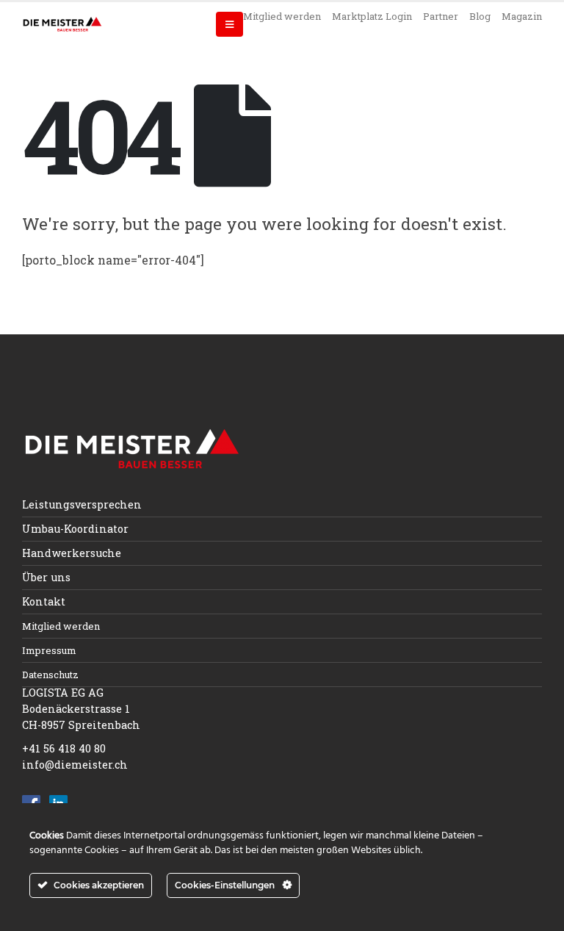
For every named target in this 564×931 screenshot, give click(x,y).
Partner (440, 16)
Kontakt (43, 601)
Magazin (522, 16)
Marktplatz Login (372, 16)
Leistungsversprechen (82, 504)
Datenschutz (50, 674)
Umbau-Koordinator (75, 529)
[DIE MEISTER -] (62, 24)
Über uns (46, 577)
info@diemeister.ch (75, 765)
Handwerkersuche (71, 553)
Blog (480, 16)
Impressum (49, 650)
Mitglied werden (282, 16)
